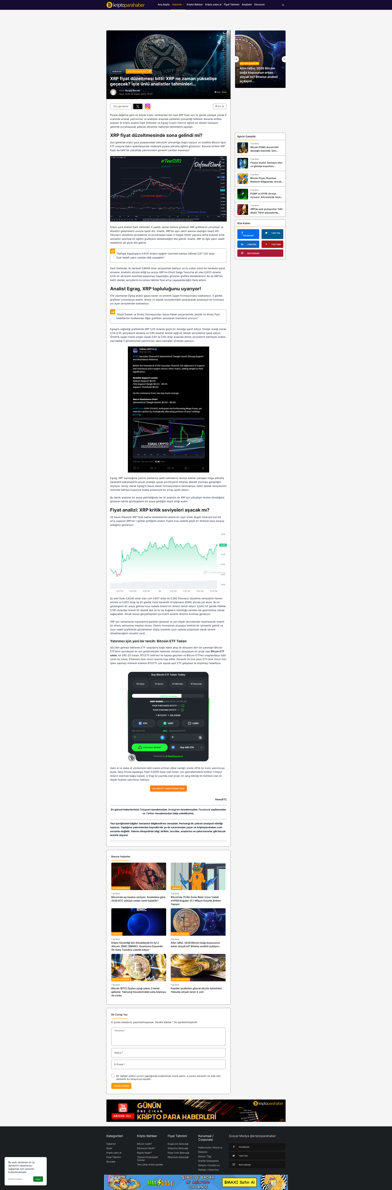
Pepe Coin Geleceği (178, 1152)
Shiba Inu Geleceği (178, 1148)
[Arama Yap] (283, 4)
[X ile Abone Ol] (137, 106)
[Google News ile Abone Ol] (121, 106)
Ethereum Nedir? (146, 1148)
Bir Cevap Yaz (119, 1014)
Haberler (177, 4)
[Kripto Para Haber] (125, 4)
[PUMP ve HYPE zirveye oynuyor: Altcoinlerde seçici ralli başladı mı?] (260, 194)
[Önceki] (237, 59)
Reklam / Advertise (208, 1169)
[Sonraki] (284, 59)
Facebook (204, 809)
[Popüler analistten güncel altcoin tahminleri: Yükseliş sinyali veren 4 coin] (198, 975)
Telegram (145, 809)
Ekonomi (259, 4)
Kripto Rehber (195, 4)
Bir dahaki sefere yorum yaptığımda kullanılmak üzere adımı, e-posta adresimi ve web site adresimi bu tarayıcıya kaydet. (168, 1077)
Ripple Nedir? (144, 1152)
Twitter (150, 813)
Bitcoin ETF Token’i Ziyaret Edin (168, 788)
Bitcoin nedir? (144, 1143)
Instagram (174, 809)
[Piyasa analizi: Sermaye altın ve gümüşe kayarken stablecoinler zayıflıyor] (260, 163)
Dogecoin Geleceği (178, 1143)
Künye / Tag (204, 1156)
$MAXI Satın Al (239, 1182)
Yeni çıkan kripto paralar (150, 1164)
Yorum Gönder (121, 1086)
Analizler (247, 4)
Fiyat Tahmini (231, 4)
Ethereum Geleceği (178, 1157)
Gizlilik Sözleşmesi (208, 1160)
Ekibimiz (202, 1151)
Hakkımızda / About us (210, 1147)
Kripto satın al (213, 4)
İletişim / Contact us (209, 1165)
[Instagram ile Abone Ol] (147, 106)
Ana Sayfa (164, 4)
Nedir (109, 1148)
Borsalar (110, 1161)
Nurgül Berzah (132, 90)
